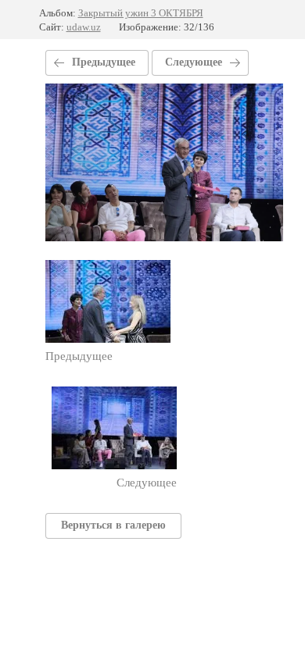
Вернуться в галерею (113, 525)
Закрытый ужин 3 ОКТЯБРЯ (140, 13)
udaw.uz (83, 27)
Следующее (193, 62)
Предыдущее (103, 62)
